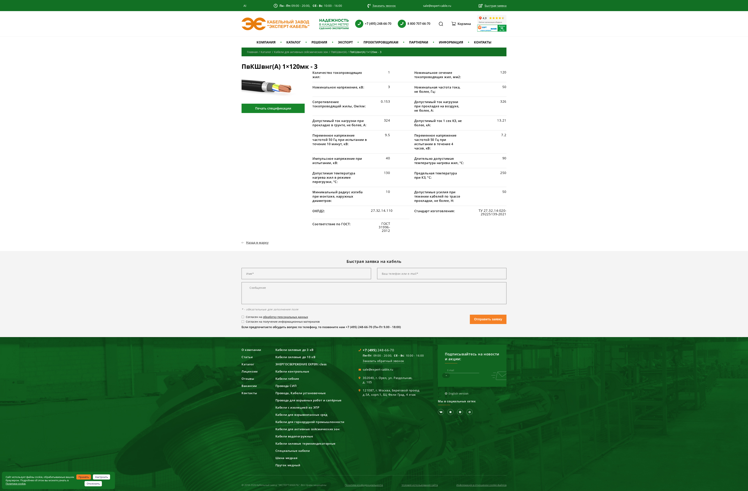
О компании (251, 350)
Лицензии (250, 371)
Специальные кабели (292, 451)
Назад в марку (257, 242)
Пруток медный (287, 465)
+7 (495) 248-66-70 (378, 23)
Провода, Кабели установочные (300, 393)
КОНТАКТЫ (482, 42)
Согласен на (277, 317)
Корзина (464, 24)
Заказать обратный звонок (383, 361)
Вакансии (249, 386)
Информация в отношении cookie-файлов (481, 485)
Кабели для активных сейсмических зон (307, 429)
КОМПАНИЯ (266, 42)
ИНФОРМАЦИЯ (451, 42)
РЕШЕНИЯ (319, 42)
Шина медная (286, 458)
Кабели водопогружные (294, 436)
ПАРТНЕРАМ (418, 42)
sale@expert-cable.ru (378, 369)
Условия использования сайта (420, 485)
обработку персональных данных (285, 317)
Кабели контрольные (292, 371)
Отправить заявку (488, 319)
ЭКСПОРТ (345, 42)
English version (458, 393)
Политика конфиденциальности (364, 485)
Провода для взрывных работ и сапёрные (308, 400)
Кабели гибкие (287, 379)
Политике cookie (16, 483)
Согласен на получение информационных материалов (283, 321)
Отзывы (248, 379)
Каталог (248, 364)
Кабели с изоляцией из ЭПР (297, 407)
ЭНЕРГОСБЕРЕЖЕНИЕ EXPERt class (301, 364)
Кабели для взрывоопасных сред (301, 415)
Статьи (247, 357)
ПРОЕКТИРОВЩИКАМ (380, 42)
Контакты (249, 393)
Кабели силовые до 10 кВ (295, 357)
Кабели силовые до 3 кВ (294, 350)
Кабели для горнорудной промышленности (309, 422)
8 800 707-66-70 (419, 23)
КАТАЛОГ (293, 42)
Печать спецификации (273, 108)
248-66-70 (378, 350)
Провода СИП (286, 386)
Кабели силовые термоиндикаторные (305, 443)
